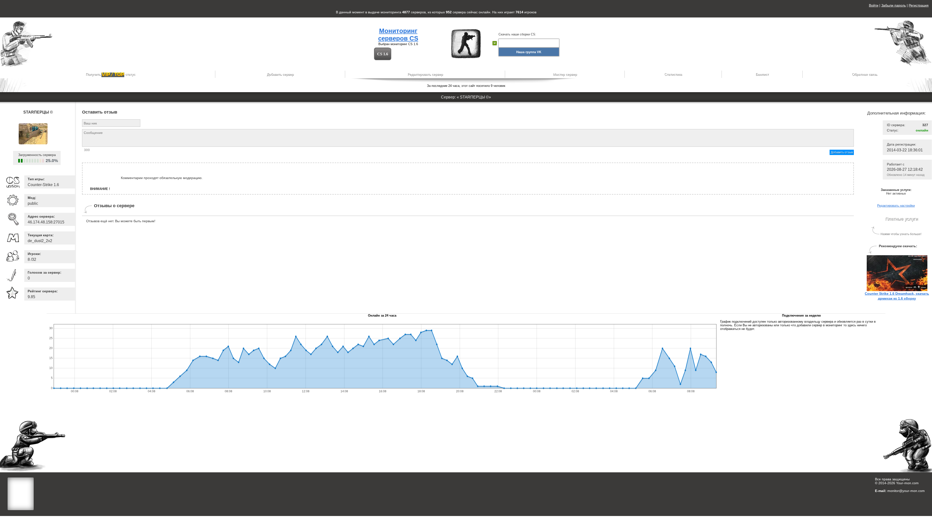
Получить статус (110, 74)
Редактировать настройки (896, 205)
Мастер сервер (565, 74)
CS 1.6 (382, 54)
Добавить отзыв (842, 152)
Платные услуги (901, 218)
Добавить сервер (280, 74)
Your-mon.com (907, 483)
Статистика (673, 74)
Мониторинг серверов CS (398, 34)
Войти (873, 5)
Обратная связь (864, 74)
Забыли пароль (893, 5)
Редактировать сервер (425, 74)
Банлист (762, 74)
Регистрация (919, 5)
